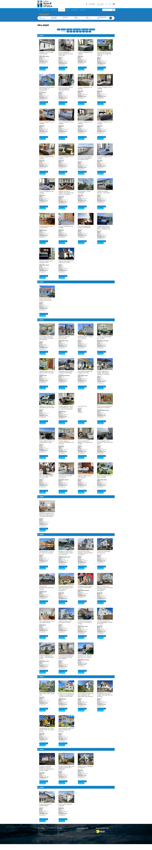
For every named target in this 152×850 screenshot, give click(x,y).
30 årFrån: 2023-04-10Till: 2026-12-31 (85, 558)
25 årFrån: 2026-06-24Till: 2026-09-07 (65, 558)
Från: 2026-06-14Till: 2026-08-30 (84, 661)
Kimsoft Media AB (80, 839)
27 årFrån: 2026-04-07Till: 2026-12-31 (46, 557)
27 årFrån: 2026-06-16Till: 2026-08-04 (47, 626)
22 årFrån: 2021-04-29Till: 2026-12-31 (46, 162)
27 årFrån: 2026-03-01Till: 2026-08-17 (65, 626)
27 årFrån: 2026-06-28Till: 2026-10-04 (85, 772)
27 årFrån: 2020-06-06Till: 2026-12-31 (65, 377)
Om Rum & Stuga (45, 9)
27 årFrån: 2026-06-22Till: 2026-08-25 (105, 447)
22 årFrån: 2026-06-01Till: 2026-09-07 (104, 92)
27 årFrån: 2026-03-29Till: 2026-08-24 (85, 163)
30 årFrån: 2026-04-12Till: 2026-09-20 (65, 93)
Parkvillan (92, 29)
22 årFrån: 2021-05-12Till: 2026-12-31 (85, 92)
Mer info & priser (43, 67)
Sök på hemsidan (60, 834)
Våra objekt (61, 9)
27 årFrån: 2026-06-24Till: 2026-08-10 (46, 592)
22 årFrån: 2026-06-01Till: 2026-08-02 (46, 127)
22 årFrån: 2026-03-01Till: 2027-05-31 (85, 58)
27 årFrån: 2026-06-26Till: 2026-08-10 (46, 343)
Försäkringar (79, 830)
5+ (77, 31)
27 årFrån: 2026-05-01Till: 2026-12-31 (105, 700)
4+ (74, 31)
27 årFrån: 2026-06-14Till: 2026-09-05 (66, 592)
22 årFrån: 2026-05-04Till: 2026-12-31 (65, 162)
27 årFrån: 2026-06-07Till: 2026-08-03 (85, 447)
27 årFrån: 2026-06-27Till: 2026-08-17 (46, 446)
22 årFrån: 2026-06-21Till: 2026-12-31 (46, 231)
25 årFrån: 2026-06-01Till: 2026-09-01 (85, 377)
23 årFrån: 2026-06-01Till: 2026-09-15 (47, 411)
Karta (58, 832)
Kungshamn (69, 29)
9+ (89, 31)
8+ (86, 31)
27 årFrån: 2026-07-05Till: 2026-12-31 (84, 481)
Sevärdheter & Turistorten (62, 830)
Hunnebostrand (77, 29)
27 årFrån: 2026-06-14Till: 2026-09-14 (103, 557)
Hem (39, 9)
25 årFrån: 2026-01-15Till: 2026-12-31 (65, 412)
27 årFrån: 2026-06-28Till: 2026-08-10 (85, 627)
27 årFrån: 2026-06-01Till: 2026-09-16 (63, 342)
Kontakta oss (83, 9)
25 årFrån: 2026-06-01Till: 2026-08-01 (65, 266)
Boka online (42, 69)
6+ (80, 31)
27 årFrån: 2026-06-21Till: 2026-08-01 (105, 627)
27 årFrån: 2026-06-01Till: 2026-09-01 (66, 197)
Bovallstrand (85, 29)
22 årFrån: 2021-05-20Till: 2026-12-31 (104, 127)
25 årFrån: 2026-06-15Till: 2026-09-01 (46, 58)
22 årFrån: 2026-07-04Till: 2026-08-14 (104, 411)
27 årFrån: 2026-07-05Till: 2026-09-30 (65, 662)
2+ (67, 31)
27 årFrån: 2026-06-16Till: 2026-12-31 (66, 700)
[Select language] (114, 4)
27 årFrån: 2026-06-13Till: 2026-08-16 (104, 342)
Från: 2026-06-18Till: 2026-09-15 (103, 377)
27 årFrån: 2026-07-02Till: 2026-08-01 (46, 520)
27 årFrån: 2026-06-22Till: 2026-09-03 (85, 342)
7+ (83, 31)
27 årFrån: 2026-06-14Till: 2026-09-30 (66, 772)
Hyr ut (67, 9)
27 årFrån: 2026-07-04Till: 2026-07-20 (86, 700)
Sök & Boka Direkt (60, 829)
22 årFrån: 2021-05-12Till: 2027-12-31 (85, 127)
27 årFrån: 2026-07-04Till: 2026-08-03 (47, 93)
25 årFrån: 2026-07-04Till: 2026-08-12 (46, 481)
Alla (59, 29)
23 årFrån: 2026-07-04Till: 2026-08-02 (103, 197)
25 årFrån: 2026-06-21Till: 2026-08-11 (46, 266)
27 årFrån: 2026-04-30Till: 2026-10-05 (45, 304)
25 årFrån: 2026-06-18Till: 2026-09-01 (65, 59)
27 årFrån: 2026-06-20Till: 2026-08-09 (65, 809)
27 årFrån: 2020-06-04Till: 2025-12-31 (85, 591)
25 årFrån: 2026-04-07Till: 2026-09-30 (46, 377)
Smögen (63, 29)
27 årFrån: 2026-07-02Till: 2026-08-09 (45, 809)
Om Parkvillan (54, 9)
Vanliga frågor (74, 9)
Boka (58, 833)
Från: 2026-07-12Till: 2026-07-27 (46, 773)
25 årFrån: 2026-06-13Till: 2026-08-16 (66, 735)
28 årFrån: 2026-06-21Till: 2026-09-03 (46, 699)
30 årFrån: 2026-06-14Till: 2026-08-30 (105, 592)
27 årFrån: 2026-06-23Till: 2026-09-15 (66, 447)
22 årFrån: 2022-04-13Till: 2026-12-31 (104, 162)
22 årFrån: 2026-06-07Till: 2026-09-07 (65, 231)
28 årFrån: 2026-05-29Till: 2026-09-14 (84, 197)
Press (58, 831)
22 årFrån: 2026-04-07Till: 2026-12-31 (65, 127)
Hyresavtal (79, 831)
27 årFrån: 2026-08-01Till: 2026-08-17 (104, 481)
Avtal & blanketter (80, 829)
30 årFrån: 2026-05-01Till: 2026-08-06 (84, 231)
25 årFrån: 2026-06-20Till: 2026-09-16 (65, 481)
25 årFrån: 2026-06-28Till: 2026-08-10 (103, 232)
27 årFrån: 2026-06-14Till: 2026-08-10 (46, 662)
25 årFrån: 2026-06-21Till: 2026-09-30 (104, 59)
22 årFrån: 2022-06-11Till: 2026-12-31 (46, 197)
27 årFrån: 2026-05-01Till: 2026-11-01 (46, 735)
